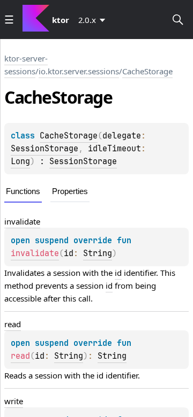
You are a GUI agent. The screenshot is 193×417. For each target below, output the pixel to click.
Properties (70, 191)
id (118, 272)
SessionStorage (44, 148)
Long (20, 161)
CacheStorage (147, 71)
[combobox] (94, 20)
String (97, 253)
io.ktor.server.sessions (79, 71)
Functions (23, 191)
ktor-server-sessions (26, 64)
